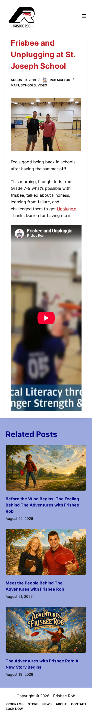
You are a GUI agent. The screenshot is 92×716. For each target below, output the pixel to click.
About (61, 704)
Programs (15, 704)
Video (42, 85)
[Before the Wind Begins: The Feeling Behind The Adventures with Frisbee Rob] (46, 468)
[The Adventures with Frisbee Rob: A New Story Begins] (46, 630)
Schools (28, 85)
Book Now (14, 709)
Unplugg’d (66, 208)
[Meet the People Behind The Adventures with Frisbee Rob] (46, 552)
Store (33, 704)
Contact (78, 704)
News (47, 704)
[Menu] (84, 16)
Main (15, 85)
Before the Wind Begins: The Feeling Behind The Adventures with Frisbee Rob (42, 505)
